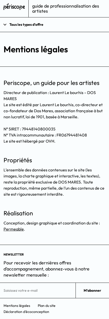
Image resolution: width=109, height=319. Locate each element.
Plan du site (47, 305)
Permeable (14, 229)
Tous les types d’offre (26, 24)
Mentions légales (17, 305)
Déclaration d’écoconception (26, 311)
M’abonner (92, 290)
